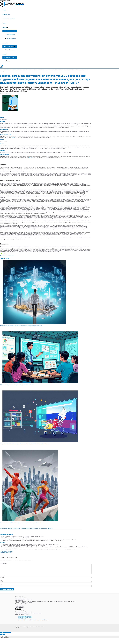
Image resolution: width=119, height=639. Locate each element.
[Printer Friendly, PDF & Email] (4, 254)
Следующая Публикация (6, 552)
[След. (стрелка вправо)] (4, 634)
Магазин (4, 23)
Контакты (4, 43)
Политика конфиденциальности (25, 616)
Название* (2, 576)
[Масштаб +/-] (1, 632)
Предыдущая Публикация (6, 551)
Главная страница (3, 69)
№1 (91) (16, 69)
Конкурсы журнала (11, 34)
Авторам (4, 10)
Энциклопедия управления (8, 18)
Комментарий (3, 563)
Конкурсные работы (11, 38)
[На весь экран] (4, 632)
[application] (7, 27)
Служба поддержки (11, 49)
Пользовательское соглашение (25, 617)
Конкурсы (4, 27)
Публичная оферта (22, 618)
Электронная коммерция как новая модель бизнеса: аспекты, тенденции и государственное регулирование (24, 443)
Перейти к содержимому (5, 0)
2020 (14, 69)
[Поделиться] (6, 632)
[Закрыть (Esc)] (9, 632)
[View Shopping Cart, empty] (1, 66)
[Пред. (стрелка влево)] (1, 634)
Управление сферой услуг (6, 93)
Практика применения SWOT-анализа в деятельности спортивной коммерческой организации (21, 522)
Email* (1, 580)
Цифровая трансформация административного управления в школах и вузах (17, 384)
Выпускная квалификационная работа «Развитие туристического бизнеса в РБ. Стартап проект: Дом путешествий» (26, 528)
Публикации (9, 69)
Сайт (1, 584)
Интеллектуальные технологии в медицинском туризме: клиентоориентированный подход (21, 325)
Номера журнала (6, 14)
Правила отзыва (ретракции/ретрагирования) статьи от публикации (33, 619)
